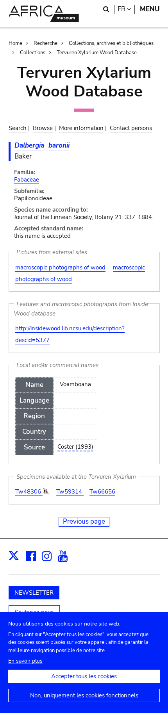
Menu (150, 9)
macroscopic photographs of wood (60, 267)
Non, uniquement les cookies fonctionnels (84, 695)
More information (81, 128)
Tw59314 (70, 492)
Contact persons (131, 128)
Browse (43, 128)
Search (18, 128)
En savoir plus (25, 661)
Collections (32, 52)
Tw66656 (102, 492)
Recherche (45, 43)
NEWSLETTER (34, 593)
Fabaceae (26, 180)
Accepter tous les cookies (84, 676)
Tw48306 (29, 492)
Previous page (84, 521)
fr (126, 9)
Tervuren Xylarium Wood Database (97, 52)
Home (15, 43)
